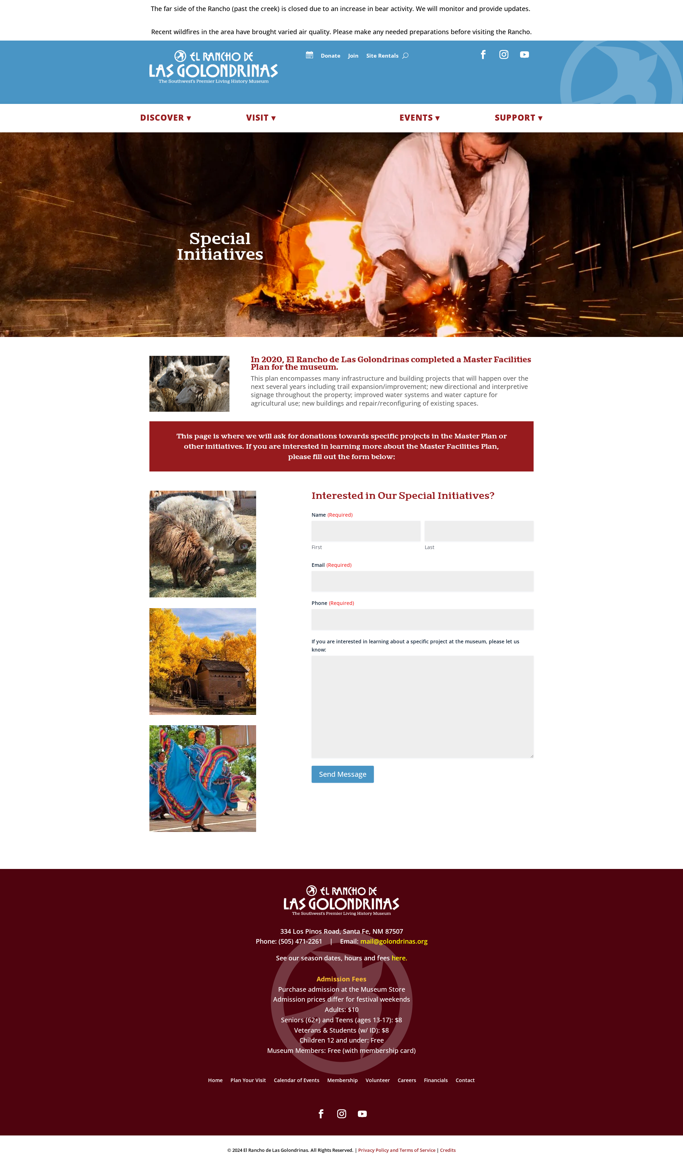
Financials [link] (436, 1081)
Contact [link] (465, 1081)
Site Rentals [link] (382, 56)
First (317, 547)
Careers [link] (407, 1081)
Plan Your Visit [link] (248, 1081)
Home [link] (215, 1081)
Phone (333, 603)
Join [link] (353, 56)
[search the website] (405, 56)
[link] (213, 81)
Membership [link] (342, 1081)
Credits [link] (448, 1150)
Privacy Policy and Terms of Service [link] (396, 1150)
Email (331, 565)
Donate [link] (330, 56)
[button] (483, 55)
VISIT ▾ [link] (261, 117)
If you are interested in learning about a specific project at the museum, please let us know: (415, 645)
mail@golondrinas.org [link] (394, 941)
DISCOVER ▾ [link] (165, 117)
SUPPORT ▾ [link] (519, 117)
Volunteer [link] (378, 1081)
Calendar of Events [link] (296, 1081)
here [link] (399, 958)
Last (429, 547)
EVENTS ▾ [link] (419, 117)
